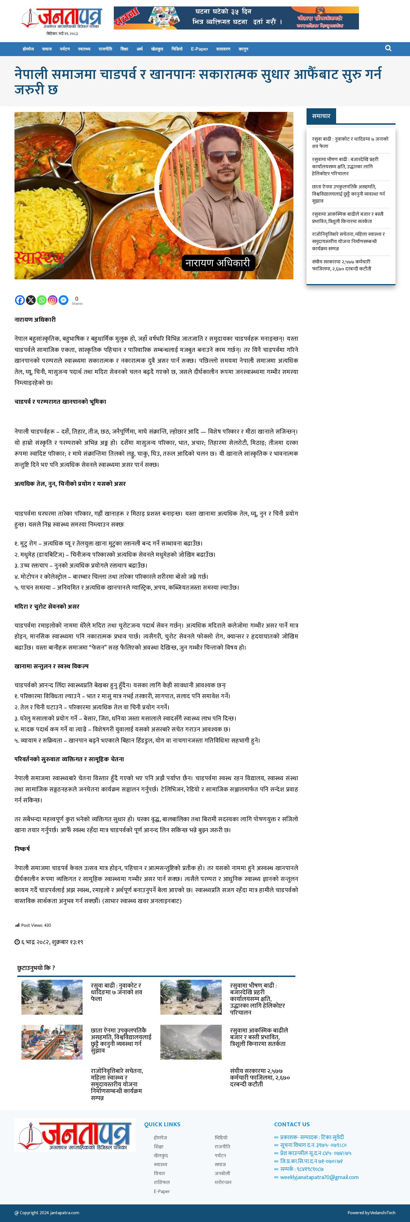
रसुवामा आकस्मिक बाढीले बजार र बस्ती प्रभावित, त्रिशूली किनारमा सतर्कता (348, 218)
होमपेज (28, 49)
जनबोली (222, 1174)
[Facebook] (20, 296)
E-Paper (199, 49)
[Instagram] (52, 296)
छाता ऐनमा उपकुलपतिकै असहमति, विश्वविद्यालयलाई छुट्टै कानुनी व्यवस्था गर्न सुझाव (348, 194)
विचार (159, 1174)
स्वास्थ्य (84, 49)
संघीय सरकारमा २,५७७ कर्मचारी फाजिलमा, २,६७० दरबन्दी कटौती (341, 265)
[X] (31, 296)
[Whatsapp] (42, 296)
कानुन (243, 49)
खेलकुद (157, 49)
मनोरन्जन (223, 1182)
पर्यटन (65, 49)
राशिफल (162, 1182)
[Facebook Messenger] (63, 296)
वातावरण (223, 49)
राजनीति (105, 49)
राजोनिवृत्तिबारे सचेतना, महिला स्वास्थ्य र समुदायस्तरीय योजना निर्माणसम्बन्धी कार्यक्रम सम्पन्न (348, 241)
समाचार (321, 116)
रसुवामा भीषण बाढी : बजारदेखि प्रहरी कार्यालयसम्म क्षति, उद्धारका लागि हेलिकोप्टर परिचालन (345, 166)
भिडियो (177, 49)
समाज (47, 49)
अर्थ (140, 49)
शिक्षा (124, 49)
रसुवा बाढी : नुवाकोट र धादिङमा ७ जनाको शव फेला (350, 143)
